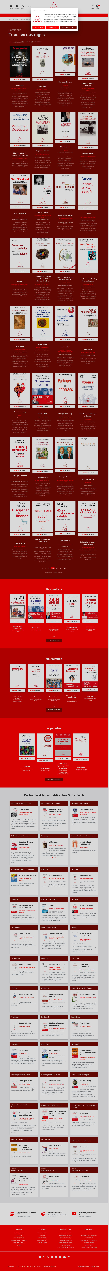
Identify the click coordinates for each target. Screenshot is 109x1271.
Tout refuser (52, 27)
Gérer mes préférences (68, 27)
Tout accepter (39, 27)
